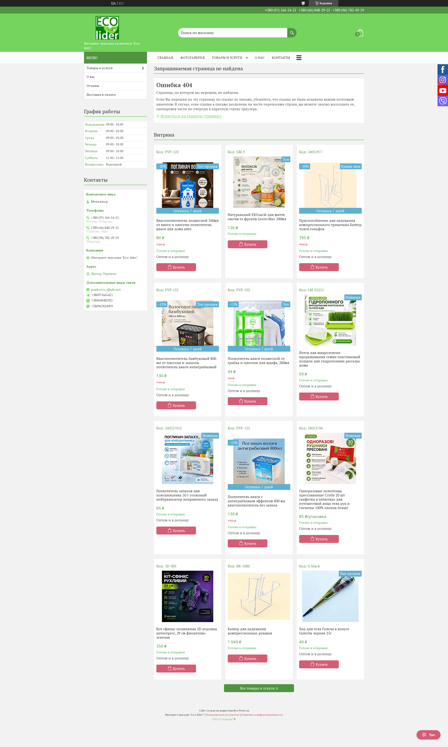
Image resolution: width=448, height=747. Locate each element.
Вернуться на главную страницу (191, 116)
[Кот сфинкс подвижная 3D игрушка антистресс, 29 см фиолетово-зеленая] (187, 596)
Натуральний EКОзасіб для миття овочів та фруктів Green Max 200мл (257, 216)
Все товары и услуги (257, 688)
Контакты (281, 57)
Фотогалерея (192, 57)
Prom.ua (244, 710)
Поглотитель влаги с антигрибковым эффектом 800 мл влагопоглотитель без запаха (256, 501)
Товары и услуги (227, 57)
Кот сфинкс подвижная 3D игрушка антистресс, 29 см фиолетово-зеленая (186, 633)
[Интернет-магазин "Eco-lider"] (107, 26)
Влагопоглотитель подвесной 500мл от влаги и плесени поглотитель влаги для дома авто (187, 224)
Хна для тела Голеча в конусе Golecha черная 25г (324, 631)
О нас (260, 57)
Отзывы (93, 85)
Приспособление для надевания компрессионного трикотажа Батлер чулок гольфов (330, 224)
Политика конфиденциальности (262, 714)
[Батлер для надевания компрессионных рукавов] (259, 596)
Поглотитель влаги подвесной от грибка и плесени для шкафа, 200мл (258, 360)
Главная (165, 57)
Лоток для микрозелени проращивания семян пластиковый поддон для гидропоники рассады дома (329, 358)
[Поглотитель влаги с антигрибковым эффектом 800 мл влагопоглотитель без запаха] (259, 461)
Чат (432, 735)
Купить (179, 267)
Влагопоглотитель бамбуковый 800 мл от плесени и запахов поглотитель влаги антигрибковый (186, 362)
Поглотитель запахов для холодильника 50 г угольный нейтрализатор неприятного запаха (187, 495)
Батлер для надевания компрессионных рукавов (250, 631)
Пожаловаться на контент (222, 714)
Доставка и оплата (101, 94)
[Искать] (292, 30)
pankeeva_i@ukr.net (106, 289)
